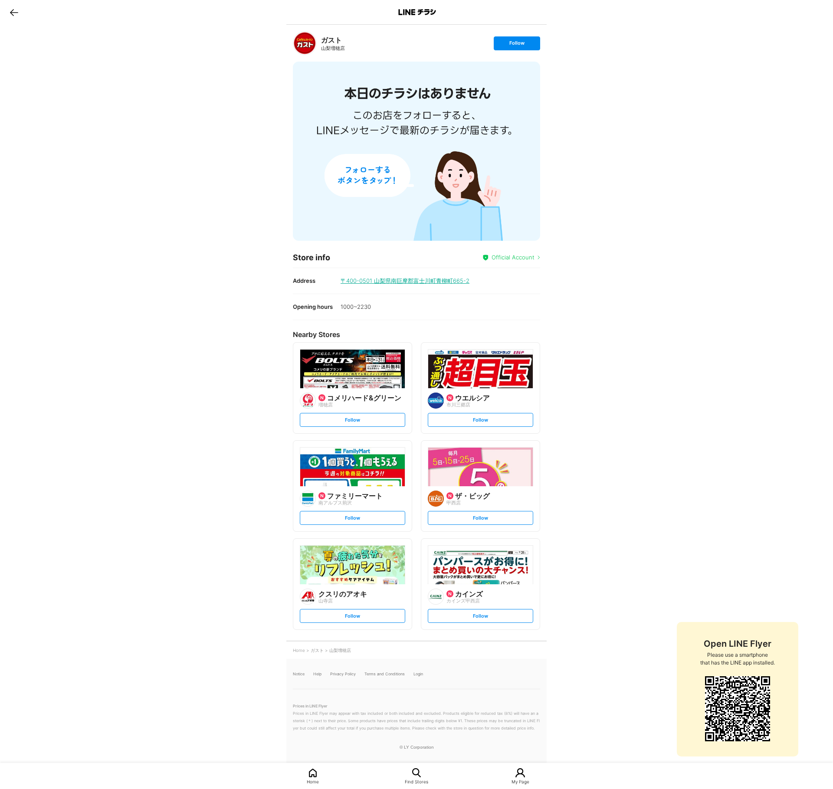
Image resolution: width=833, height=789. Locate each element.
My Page (520, 781)
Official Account (513, 257)
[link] (305, 43)
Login (418, 674)
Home (313, 781)
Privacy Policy (343, 674)
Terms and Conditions (384, 674)
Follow (517, 44)
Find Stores (416, 781)
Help (317, 674)
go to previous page (14, 12)
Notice (299, 674)
